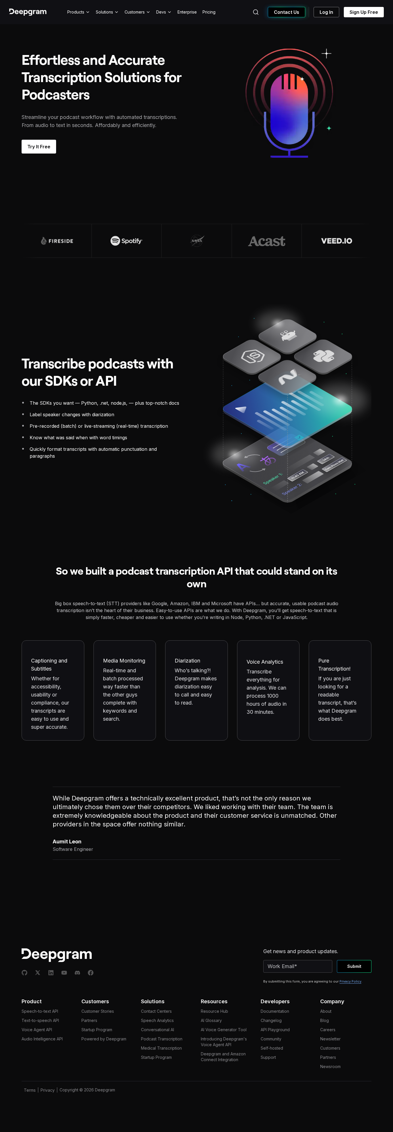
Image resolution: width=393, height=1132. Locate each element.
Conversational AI (157, 1029)
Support (268, 1057)
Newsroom (330, 1066)
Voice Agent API (37, 1029)
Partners (89, 1020)
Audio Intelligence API (42, 1038)
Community (271, 1038)
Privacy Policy (350, 981)
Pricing (209, 12)
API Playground (275, 1029)
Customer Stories (97, 1011)
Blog (324, 1020)
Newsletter (330, 1038)
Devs (161, 12)
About (325, 1011)
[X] (38, 973)
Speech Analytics (157, 1020)
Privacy (48, 1090)
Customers (135, 12)
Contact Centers (156, 1011)
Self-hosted (272, 1048)
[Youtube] (64, 973)
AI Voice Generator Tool (224, 1029)
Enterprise (187, 12)
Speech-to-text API (40, 1011)
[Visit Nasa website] (196, 241)
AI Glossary (211, 1020)
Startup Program (96, 1029)
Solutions (104, 12)
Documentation (275, 1011)
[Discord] (77, 973)
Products (75, 12)
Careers (327, 1029)
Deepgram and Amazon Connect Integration (223, 1056)
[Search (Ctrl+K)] (256, 12)
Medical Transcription (161, 1048)
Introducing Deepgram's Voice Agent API (224, 1041)
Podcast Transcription (161, 1038)
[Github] (24, 973)
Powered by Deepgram (103, 1038)
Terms (30, 1090)
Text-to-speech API (40, 1020)
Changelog (271, 1020)
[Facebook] (91, 973)
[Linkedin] (51, 973)
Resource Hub (214, 1011)
